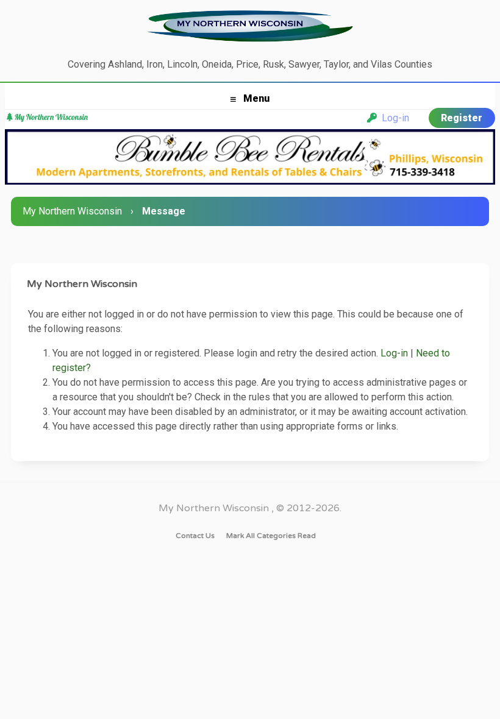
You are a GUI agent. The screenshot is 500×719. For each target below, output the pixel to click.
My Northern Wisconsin (72, 211)
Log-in (393, 118)
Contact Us (195, 535)
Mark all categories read (271, 535)
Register (461, 118)
